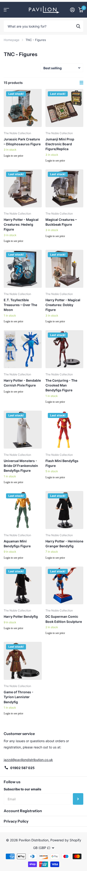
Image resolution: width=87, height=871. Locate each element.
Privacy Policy (16, 821)
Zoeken (78, 26)
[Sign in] (72, 9)
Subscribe (78, 799)
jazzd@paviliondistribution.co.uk (28, 760)
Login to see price (13, 155)
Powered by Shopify (65, 840)
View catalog (6, 10)
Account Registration (23, 810)
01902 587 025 (22, 768)
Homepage (11, 40)
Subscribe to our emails (22, 789)
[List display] (81, 83)
